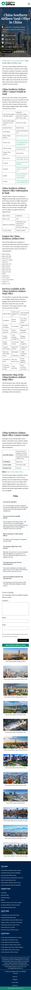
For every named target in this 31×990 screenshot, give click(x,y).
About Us (15, 976)
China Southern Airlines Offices (15, 472)
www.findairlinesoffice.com (15, 971)
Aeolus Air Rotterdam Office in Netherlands (11, 885)
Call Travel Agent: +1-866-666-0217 (15, 988)
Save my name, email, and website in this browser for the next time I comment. (15, 635)
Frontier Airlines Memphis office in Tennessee (11, 937)
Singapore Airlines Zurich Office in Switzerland (11, 922)
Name (4, 617)
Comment (5, 600)
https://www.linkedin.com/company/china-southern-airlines (22, 175)
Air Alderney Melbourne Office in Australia (10, 905)
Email (4, 625)
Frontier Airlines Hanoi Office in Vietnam (10, 942)
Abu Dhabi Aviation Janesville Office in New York (12, 877)
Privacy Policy (15, 982)
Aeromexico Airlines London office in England (11, 902)
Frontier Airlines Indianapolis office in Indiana (11, 870)
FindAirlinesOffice (6, 61)
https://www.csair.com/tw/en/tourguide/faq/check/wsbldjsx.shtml (22, 142)
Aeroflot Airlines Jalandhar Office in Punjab (11, 882)
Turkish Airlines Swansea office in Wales (10, 915)
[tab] (29, 4)
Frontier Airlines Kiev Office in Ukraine (9, 952)
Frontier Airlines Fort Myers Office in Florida (11, 944)
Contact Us (15, 985)
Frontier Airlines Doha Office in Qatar (9, 940)
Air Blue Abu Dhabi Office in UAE (8, 907)
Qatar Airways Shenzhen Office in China (10, 925)
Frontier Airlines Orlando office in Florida (10, 949)
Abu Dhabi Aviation (5, 897)
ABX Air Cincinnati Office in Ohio (8, 880)
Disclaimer (15, 979)
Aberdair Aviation (5, 895)
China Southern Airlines (18, 61)
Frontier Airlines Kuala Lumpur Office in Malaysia (12, 947)
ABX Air (3, 900)
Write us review (7, 52)
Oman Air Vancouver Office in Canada (9, 929)
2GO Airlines (4, 892)
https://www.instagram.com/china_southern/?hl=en (22, 169)
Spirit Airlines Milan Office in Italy (8, 917)
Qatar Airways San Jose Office (8, 927)
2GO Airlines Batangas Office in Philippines (11, 873)
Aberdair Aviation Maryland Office (8, 875)
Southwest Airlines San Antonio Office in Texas (11, 920)
